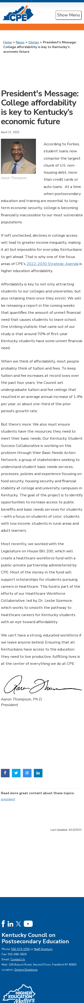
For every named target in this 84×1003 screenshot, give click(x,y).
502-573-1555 (20, 949)
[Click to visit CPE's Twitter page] (18, 923)
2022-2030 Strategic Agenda (52, 263)
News (20, 42)
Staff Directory (43, 949)
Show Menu (68, 15)
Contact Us (17, 959)
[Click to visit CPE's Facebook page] (3, 923)
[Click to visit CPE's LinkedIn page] (10, 923)
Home (7, 42)
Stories (33, 42)
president (8, 799)
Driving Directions (26, 970)
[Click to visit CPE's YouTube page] (28, 923)
